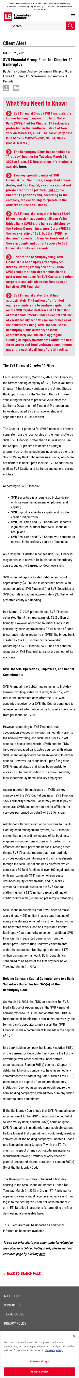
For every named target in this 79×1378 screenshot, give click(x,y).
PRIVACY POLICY (15, 1323)
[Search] (70, 26)
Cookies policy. (54, 1350)
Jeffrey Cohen (16, 71)
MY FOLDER (12, 1296)
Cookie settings (39, 1361)
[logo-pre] (18, 16)
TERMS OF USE (14, 1314)
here (22, 167)
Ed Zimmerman (36, 76)
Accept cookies (39, 1371)
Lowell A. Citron (14, 76)
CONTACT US (12, 1305)
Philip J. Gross (63, 71)
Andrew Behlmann (39, 71)
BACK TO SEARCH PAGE (24, 1274)
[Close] (74, 1336)
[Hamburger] (73, 14)
